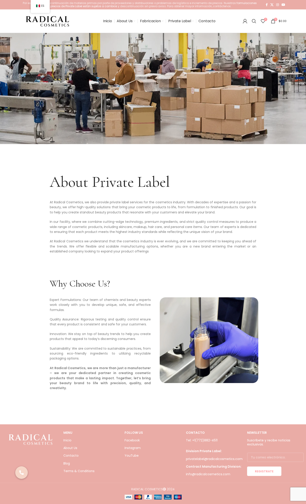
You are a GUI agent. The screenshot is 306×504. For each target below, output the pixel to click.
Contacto (71, 455)
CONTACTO (195, 432)
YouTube (132, 455)
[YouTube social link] (283, 5)
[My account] (245, 21)
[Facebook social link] (266, 5)
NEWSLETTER (257, 432)
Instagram (133, 448)
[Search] (254, 21)
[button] (21, 472)
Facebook (132, 440)
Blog (66, 463)
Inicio (67, 440)
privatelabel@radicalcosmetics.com (214, 459)
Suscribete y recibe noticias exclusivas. (268, 442)
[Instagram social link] (277, 5)
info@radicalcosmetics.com (208, 474)
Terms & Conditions (79, 471)
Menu (67, 432)
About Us (70, 448)
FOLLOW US (134, 432)
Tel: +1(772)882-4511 (202, 440)
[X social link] (272, 5)
